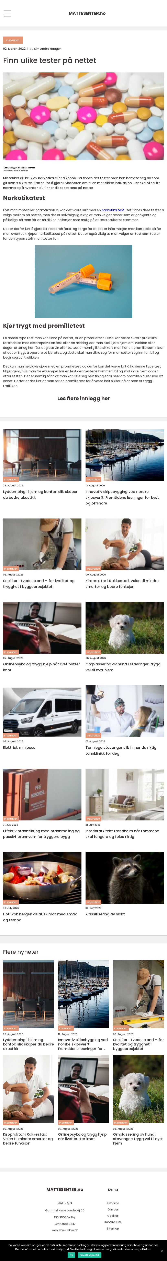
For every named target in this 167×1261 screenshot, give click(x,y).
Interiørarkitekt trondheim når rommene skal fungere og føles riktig (122, 833)
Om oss (113, 1209)
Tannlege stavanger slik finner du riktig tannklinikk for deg (121, 750)
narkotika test (113, 210)
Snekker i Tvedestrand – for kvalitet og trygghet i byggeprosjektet (39, 583)
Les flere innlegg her (83, 398)
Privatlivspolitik (89, 1255)
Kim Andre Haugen (48, 48)
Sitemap (113, 1229)
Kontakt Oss (113, 1222)
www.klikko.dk (68, 1230)
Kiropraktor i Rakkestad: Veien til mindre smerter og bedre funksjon (122, 583)
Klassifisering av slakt (105, 914)
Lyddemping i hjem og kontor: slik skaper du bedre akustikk (40, 494)
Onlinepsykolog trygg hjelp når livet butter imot (41, 667)
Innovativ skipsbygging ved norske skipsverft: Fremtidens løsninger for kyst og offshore (122, 497)
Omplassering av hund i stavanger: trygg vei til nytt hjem (123, 667)
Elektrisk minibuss (19, 747)
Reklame (113, 1203)
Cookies (113, 1216)
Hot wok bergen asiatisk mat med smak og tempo (40, 917)
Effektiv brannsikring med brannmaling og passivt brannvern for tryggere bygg (41, 833)
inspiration (13, 40)
